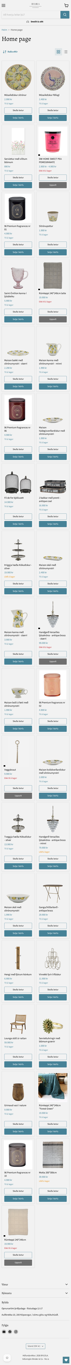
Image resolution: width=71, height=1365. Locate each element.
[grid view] (58, 51)
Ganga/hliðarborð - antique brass (49, 909)
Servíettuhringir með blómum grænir (49, 1040)
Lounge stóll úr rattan (15, 1038)
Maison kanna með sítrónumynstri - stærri (15, 634)
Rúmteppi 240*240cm (15, 1240)
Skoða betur (18, 110)
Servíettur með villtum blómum (15, 160)
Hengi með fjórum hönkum (18, 974)
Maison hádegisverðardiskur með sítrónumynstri (52, 431)
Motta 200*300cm (48, 1172)
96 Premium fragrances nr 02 (52, 704)
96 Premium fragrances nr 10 (17, 1174)
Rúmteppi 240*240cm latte (52, 293)
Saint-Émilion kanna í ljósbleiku (15, 295)
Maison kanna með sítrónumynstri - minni (50, 362)
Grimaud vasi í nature (15, 1105)
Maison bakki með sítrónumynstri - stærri (15, 362)
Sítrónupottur (46, 226)
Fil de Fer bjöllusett (14, 498)
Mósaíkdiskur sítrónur (15, 95)
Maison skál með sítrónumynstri (47, 566)
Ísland (34, 1346)
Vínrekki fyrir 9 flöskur (50, 974)
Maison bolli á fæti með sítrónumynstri (16, 704)
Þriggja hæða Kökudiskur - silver (18, 566)
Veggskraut (10, 770)
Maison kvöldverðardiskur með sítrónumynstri (52, 771)
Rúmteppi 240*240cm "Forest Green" (50, 1107)
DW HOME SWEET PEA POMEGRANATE (50, 160)
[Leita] (64, 15)
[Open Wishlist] (66, 1360)
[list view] (65, 51)
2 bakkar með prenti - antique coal (50, 499)
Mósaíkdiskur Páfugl (49, 95)
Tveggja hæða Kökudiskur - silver (17, 838)
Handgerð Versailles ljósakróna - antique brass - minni (52, 840)
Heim (4, 29)
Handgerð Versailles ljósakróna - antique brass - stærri (52, 635)
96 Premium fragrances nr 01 (17, 227)
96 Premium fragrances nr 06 (17, 429)
